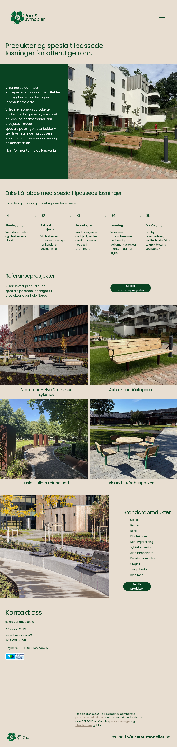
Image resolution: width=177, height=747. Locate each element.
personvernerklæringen (89, 717)
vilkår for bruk (83, 725)
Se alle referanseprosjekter (130, 288)
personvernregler (120, 721)
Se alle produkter (137, 586)
